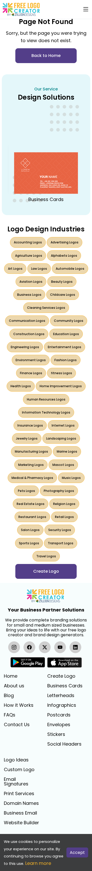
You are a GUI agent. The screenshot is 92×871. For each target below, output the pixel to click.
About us (14, 686)
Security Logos (59, 530)
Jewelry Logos (27, 438)
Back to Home (46, 55)
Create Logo (61, 676)
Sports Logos (29, 543)
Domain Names (21, 803)
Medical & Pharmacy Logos (32, 478)
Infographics (61, 705)
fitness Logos (61, 373)
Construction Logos (28, 334)
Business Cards (65, 686)
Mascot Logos (63, 465)
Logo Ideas (16, 760)
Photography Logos (59, 491)
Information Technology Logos (46, 412)
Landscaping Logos (61, 438)
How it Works (18, 705)
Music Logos (71, 478)
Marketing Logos (31, 465)
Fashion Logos (65, 360)
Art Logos (15, 268)
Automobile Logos (70, 268)
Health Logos (20, 386)
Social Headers (64, 744)
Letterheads (60, 695)
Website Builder (21, 822)
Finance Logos (31, 373)
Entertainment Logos (64, 347)
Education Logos (66, 334)
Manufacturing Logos (31, 451)
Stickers (56, 734)
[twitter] (45, 647)
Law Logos (39, 268)
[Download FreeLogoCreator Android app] (27, 662)
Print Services (19, 793)
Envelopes (58, 724)
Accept (77, 852)
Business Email (20, 813)
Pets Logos (26, 491)
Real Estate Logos (30, 504)
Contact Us (17, 724)
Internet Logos (63, 425)
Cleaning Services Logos (46, 307)
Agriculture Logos (28, 255)
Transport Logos (60, 543)
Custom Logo (19, 769)
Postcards (59, 715)
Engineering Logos (25, 347)
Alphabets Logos (64, 255)
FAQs (9, 715)
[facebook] (29, 647)
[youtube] (60, 647)
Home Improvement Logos (61, 386)
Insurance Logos (30, 425)
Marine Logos (67, 451)
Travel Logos (46, 556)
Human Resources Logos (46, 399)
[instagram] (14, 647)
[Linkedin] (75, 647)
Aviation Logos (30, 281)
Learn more (38, 863)
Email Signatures (16, 781)
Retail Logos (64, 517)
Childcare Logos (62, 294)
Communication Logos (27, 321)
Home (10, 676)
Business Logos (29, 294)
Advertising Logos (64, 242)
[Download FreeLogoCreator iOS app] (64, 662)
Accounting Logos (28, 242)
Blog (9, 695)
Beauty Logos (62, 281)
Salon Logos (30, 530)
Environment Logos (31, 360)
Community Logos (68, 321)
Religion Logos (64, 504)
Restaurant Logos (32, 517)
